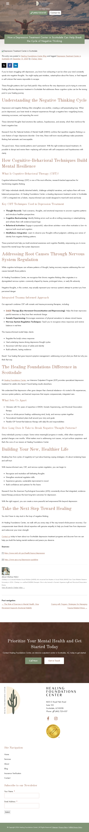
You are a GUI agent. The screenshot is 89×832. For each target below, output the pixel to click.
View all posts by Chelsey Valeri (13, 587)
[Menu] (8, 3)
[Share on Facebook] (10, 65)
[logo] (44, 3)
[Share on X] (4, 65)
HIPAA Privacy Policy (75, 827)
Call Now (33, 660)
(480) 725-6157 (39, 12)
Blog (6, 768)
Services (7, 759)
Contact (7, 778)
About (6, 764)
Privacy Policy (63, 827)
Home (6, 754)
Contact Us (55, 12)
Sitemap (55, 827)
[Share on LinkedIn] (15, 65)
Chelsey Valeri (36, 59)
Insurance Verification (12, 773)
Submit (7, 812)
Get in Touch (54, 660)
